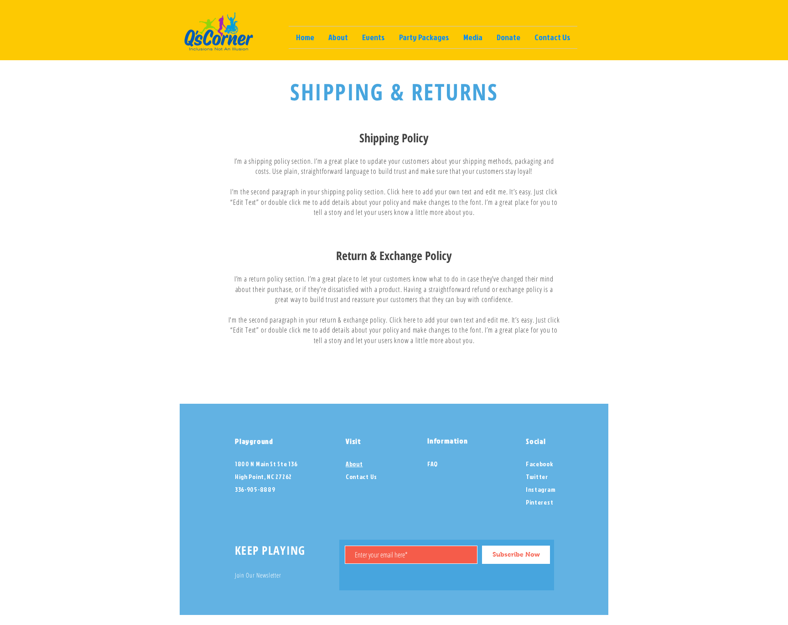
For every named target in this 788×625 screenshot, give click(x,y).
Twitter (537, 476)
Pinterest (539, 502)
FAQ (432, 463)
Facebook (539, 463)
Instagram (540, 489)
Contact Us (361, 476)
